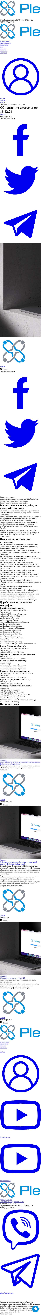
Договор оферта (6, 1200)
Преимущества (5, 43)
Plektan (2, 366)
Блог (1, 47)
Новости (3, 114)
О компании (4, 41)
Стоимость (4, 45)
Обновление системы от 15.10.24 (12, 978)
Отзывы (3, 49)
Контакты (3, 51)
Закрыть (9, 1314)
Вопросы (3, 53)
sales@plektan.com (6, 1293)
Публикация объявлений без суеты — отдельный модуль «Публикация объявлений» (18, 863)
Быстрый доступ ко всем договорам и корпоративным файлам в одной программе (20, 763)
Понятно (3, 1314)
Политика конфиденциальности (12, 1202)
